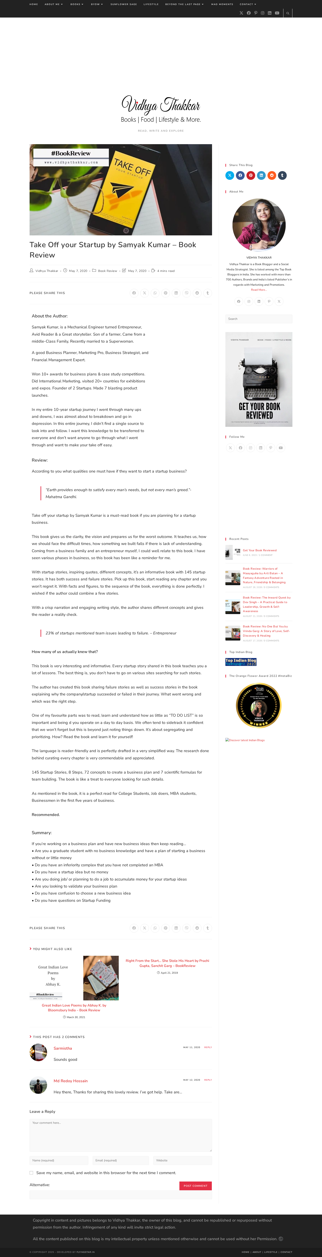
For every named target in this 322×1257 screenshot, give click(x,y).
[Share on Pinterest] (165, 293)
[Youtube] (277, 13)
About (257, 1252)
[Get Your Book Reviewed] (232, 552)
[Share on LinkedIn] (176, 293)
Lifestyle (271, 1252)
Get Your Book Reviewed (260, 550)
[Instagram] (262, 13)
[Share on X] (144, 293)
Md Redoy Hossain (71, 1081)
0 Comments (271, 587)
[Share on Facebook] (134, 293)
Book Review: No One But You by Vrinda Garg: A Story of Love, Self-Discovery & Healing (266, 631)
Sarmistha (63, 1048)
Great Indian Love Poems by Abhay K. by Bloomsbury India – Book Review (74, 1008)
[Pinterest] (256, 13)
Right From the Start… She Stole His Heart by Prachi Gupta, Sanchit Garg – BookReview (167, 963)
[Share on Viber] (186, 293)
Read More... (259, 290)
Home (245, 1252)
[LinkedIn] (269, 13)
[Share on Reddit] (197, 293)
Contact (286, 1252)
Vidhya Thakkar (46, 271)
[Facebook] (249, 13)
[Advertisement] (161, 50)
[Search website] (288, 13)
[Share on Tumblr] (207, 293)
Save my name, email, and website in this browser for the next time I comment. (106, 1172)
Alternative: (40, 1184)
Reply (208, 1047)
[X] (241, 13)
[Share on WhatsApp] (155, 293)
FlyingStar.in (86, 1252)
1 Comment (266, 555)
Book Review (107, 271)
